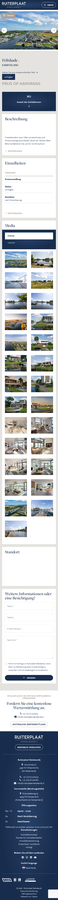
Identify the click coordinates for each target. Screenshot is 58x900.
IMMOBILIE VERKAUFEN (29, 747)
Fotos (11, 235)
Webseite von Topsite (29, 896)
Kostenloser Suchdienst (29, 844)
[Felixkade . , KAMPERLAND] (16, 259)
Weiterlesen (14, 151)
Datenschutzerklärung (29, 891)
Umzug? (29, 847)
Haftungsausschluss (29, 893)
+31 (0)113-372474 (30, 713)
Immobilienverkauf (29, 834)
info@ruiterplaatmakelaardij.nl (30, 716)
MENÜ (50, 4)
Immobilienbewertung (29, 840)
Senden (30, 677)
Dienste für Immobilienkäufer (29, 837)
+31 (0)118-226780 (30, 779)
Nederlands (30, 867)
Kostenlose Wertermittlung (29, 724)
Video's (11, 242)
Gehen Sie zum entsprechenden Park (18, 72)
